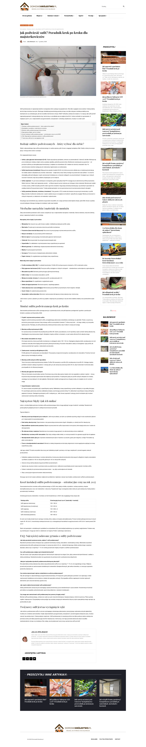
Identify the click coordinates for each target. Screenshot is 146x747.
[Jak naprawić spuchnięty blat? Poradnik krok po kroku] (113, 57)
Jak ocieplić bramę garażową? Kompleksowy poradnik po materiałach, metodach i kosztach (113, 166)
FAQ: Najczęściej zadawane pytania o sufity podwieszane (37, 136)
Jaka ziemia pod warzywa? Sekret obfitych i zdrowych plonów (112, 200)
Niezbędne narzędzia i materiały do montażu (34, 128)
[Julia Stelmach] (21, 41)
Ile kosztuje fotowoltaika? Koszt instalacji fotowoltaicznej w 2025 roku (112, 260)
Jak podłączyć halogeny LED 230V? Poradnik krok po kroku (112, 99)
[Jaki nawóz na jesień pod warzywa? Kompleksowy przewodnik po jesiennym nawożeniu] (113, 120)
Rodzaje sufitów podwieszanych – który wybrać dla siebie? (38, 126)
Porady (31, 25)
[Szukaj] (124, 6)
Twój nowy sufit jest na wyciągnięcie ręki (33, 138)
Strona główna (23, 29)
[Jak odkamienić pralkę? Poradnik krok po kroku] (113, 283)
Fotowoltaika (105, 224)
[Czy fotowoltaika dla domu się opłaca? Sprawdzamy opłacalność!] (113, 219)
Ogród (104, 125)
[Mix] (34, 658)
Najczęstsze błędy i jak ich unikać (31, 132)
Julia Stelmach (31, 41)
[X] (27, 658)
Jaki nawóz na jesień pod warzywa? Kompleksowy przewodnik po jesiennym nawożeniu (111, 132)
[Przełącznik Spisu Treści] (93, 124)
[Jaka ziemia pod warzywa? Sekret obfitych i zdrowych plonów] (113, 188)
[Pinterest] (30, 658)
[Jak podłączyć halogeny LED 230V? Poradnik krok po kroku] (113, 88)
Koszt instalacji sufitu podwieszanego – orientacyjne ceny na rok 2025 (41, 134)
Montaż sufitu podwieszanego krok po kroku (34, 130)
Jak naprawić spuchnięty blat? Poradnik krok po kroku (111, 68)
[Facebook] (23, 658)
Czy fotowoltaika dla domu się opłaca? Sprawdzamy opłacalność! (112, 230)
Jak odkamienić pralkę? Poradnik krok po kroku (111, 293)
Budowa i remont (24, 25)
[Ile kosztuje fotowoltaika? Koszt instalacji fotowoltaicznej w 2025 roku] (113, 249)
